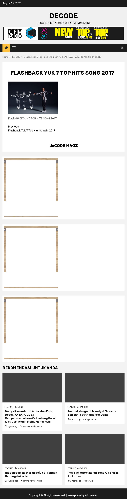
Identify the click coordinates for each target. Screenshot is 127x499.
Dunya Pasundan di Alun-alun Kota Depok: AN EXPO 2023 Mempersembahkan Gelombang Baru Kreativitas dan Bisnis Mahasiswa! (30, 416)
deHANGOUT (83, 407)
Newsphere (74, 495)
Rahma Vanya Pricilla (32, 481)
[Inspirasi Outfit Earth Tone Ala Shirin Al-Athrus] (95, 449)
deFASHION (82, 468)
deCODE (63, 16)
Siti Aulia (89, 481)
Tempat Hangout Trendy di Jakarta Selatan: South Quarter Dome (92, 413)
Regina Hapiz (91, 419)
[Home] (6, 48)
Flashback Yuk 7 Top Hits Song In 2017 (31, 128)
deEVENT (19, 407)
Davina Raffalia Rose (32, 426)
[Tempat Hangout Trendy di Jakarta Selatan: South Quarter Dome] (95, 387)
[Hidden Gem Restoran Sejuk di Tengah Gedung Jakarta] (32, 449)
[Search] (122, 48)
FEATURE (9, 407)
